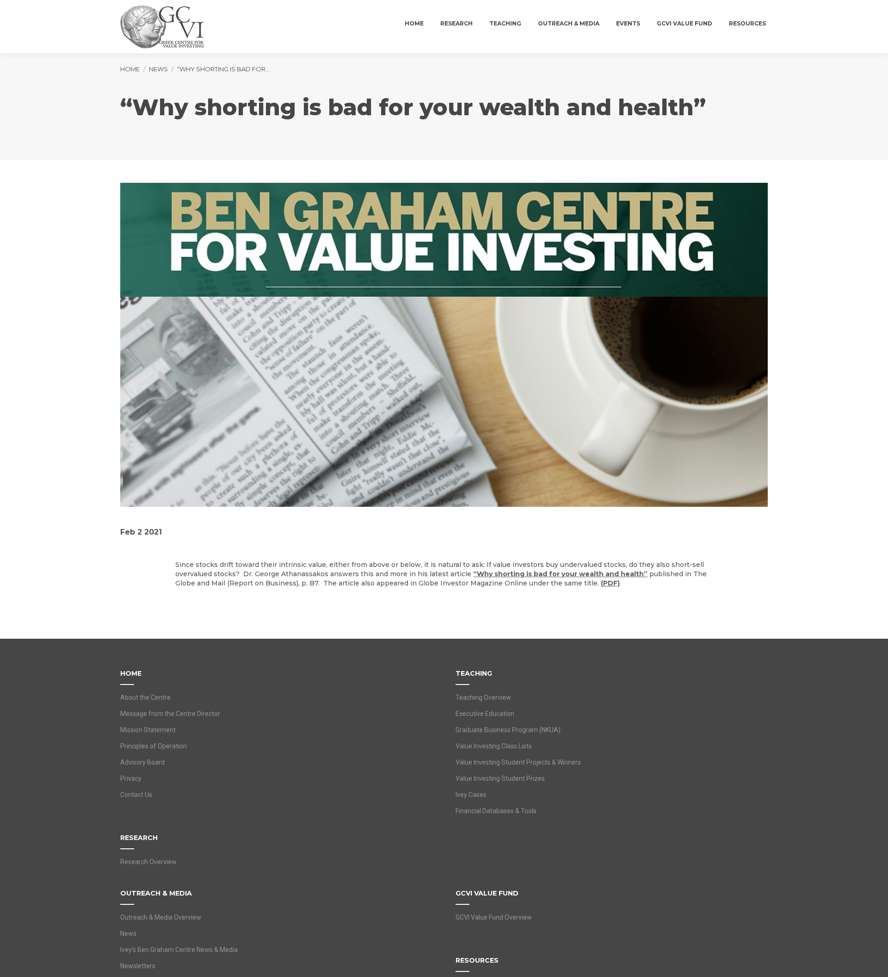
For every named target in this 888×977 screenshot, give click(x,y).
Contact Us (136, 794)
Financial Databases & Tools (496, 811)
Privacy (131, 778)
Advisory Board (142, 762)
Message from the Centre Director (170, 713)
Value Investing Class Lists (494, 746)
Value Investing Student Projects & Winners (518, 762)
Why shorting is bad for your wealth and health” (562, 574)
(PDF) (610, 583)
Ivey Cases (471, 794)
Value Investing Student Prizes (500, 778)
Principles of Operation (153, 746)
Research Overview (148, 861)
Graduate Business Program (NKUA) (508, 730)
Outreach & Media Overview (160, 917)
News (128, 933)
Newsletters (137, 966)
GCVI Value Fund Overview (494, 917)
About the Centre (145, 697)
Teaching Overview (483, 697)
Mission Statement (148, 730)
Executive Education (485, 713)
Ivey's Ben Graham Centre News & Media (179, 949)
